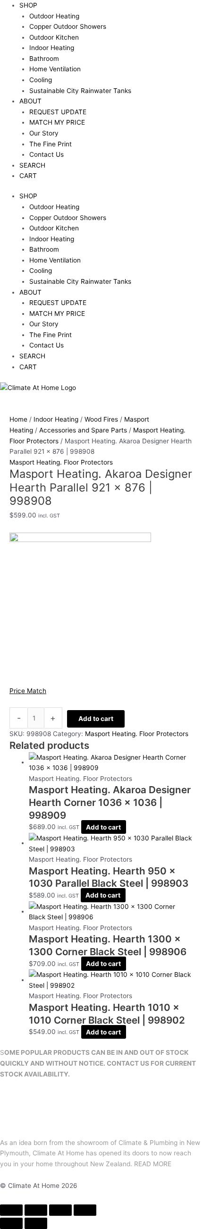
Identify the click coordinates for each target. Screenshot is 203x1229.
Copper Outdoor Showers (67, 26)
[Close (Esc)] (85, 1210)
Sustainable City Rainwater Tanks (80, 90)
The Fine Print (50, 144)
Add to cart (95, 718)
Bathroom (44, 58)
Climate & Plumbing (148, 1142)
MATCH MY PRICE (57, 122)
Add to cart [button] (103, 827)
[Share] (60, 1210)
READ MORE (152, 1164)
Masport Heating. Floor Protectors (61, 462)
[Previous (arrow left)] (11, 1223)
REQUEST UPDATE (57, 112)
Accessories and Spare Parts (83, 430)
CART (28, 175)
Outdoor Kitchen (54, 37)
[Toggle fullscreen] (36, 1210)
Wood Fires (101, 419)
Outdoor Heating (54, 16)
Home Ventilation (55, 69)
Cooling (40, 80)
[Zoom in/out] (11, 1210)
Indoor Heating (51, 47)
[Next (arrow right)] (36, 1223)
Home (18, 419)
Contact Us (46, 154)
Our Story (44, 133)
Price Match (27, 691)
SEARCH (32, 165)
